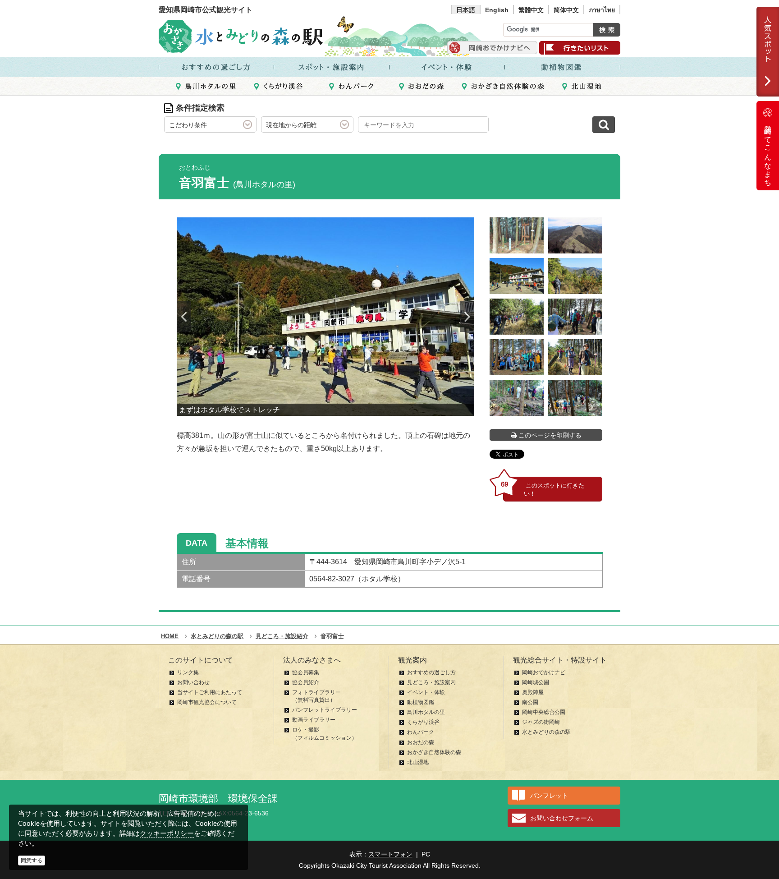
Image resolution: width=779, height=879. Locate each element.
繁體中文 (531, 10)
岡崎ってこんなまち (768, 152)
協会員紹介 (305, 682)
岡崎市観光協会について (207, 702)
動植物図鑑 (420, 702)
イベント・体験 (426, 692)
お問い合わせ (193, 682)
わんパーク (420, 732)
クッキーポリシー (167, 833)
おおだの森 (420, 742)
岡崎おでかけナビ (543, 672)
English (497, 10)
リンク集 (188, 672)
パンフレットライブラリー (324, 710)
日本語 (465, 10)
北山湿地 (418, 762)
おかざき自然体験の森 (434, 752)
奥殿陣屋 (533, 692)
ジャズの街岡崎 (541, 722)
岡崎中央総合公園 (543, 712)
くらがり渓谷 (423, 722)
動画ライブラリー (313, 720)
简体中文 (566, 10)
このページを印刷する (549, 435)
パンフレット (549, 795)
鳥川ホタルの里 (426, 712)
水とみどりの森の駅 (546, 732)
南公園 (530, 702)
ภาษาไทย (602, 10)
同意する (31, 860)
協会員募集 (305, 672)
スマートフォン (390, 854)
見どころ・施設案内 (431, 682)
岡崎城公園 (535, 682)
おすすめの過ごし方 (431, 672)
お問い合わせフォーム (561, 818)
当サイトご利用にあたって (209, 692)
